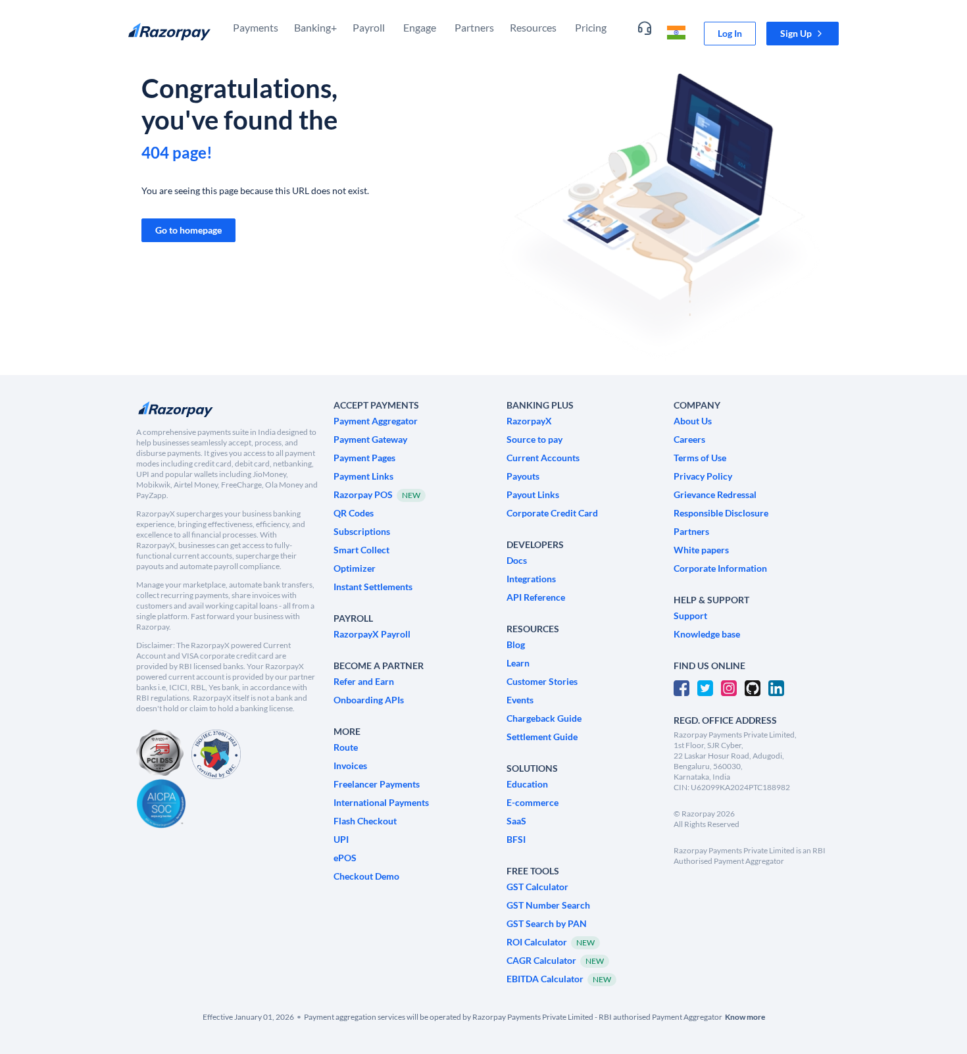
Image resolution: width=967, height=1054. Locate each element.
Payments (255, 27)
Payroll (369, 27)
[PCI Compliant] (160, 754)
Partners (474, 27)
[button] (802, 33)
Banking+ (315, 27)
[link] (730, 33)
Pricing (591, 27)
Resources (533, 27)
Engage (419, 27)
